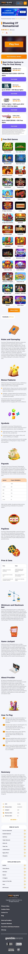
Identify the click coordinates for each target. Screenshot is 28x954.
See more (13, 819)
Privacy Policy (5, 906)
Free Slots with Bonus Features (10, 926)
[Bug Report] (6, 32)
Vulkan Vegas (16, 115)
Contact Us (4, 912)
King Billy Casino (17, 68)
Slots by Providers (6, 920)
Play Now (14, 79)
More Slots (14, 310)
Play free (14, 44)
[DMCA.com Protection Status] (19, 944)
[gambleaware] (14, 938)
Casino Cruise (16, 99)
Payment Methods (6, 923)
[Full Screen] (10, 32)
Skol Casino (16, 85)
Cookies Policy (5, 909)
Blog (2, 915)
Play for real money (14, 56)
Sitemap (3, 930)
